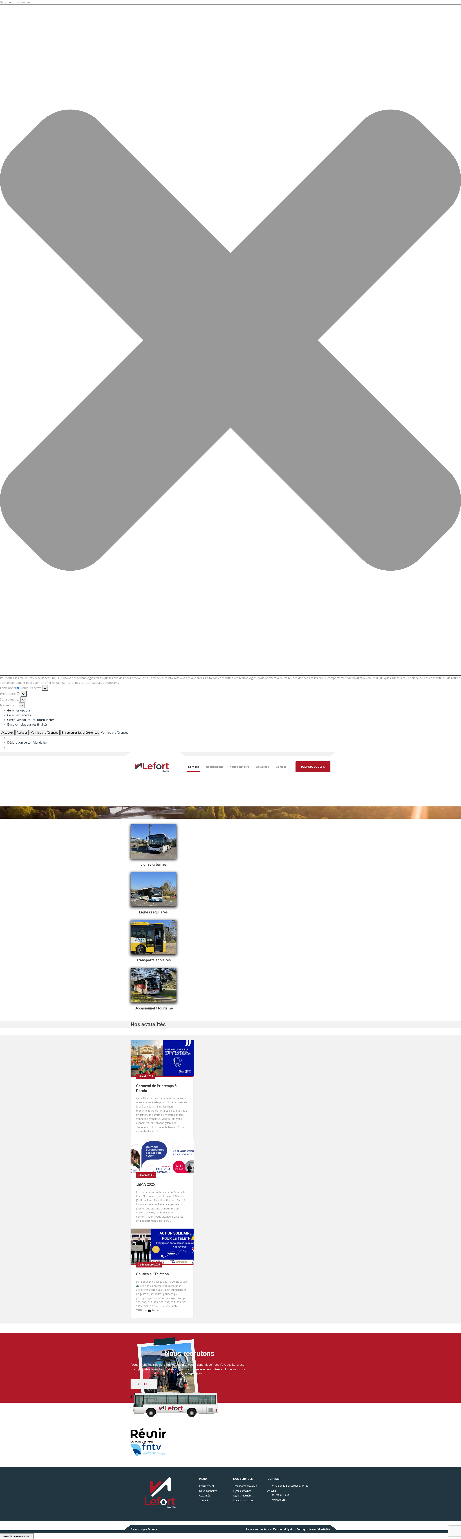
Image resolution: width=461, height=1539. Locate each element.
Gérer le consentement (16, 1536)
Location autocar (243, 1500)
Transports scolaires (245, 1486)
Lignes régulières (243, 1495)
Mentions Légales (283, 1529)
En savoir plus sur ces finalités (27, 724)
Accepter (7, 733)
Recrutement (214, 766)
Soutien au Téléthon (152, 1274)
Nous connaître (239, 766)
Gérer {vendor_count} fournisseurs (31, 720)
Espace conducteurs (258, 1529)
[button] (230, 340)
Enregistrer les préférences (80, 733)
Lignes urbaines (242, 1491)
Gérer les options (19, 710)
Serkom (152, 1529)
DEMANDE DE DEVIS (313, 766)
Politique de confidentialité (313, 1529)
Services (193, 766)
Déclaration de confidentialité (27, 742)
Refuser (22, 733)
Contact (281, 766)
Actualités (262, 766)
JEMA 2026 (145, 1184)
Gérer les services (19, 715)
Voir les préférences (44, 733)
